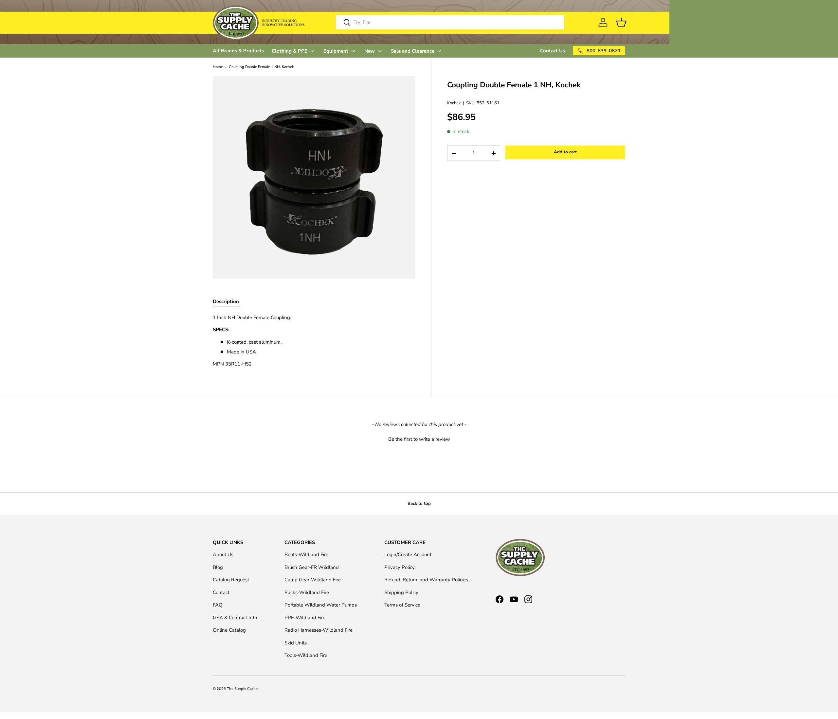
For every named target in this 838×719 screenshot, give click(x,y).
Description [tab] (226, 301)
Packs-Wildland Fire (306, 592)
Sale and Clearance (412, 51)
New (369, 51)
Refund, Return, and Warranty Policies (426, 579)
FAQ (218, 605)
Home (218, 67)
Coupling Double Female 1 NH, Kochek (261, 67)
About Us (223, 554)
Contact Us (552, 50)
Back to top (419, 503)
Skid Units (295, 643)
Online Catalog (229, 630)
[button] (419, 438)
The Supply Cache (242, 688)
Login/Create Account (407, 554)
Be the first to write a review (419, 439)
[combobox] (450, 22)
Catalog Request (231, 579)
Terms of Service (402, 605)
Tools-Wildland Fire (305, 655)
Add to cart (565, 152)
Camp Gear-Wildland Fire (312, 579)
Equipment (335, 51)
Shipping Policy (401, 592)
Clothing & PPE (289, 51)
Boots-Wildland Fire (306, 554)
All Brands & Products (238, 50)
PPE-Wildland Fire (304, 617)
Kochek (454, 103)
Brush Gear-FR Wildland (311, 567)
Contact (221, 592)
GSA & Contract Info (235, 617)
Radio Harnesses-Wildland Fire (318, 630)
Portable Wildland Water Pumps (320, 605)
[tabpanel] (314, 341)
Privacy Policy (399, 567)
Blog (218, 567)
